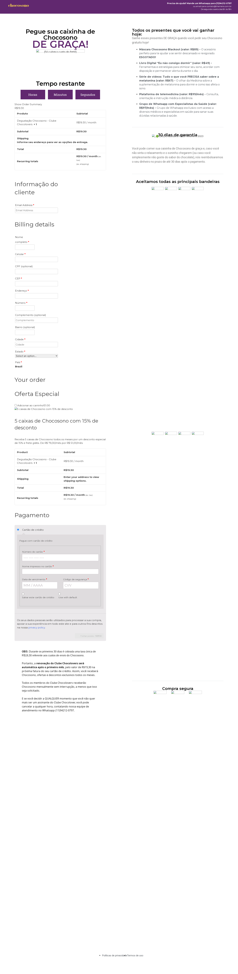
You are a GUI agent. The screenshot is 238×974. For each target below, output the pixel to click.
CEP (18, 278)
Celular (20, 254)
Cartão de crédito (33, 529)
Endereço (22, 290)
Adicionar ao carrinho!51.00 (33, 405)
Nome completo (22, 240)
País (18, 362)
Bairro (25, 327)
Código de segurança (76, 579)
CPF (24, 266)
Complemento (30, 315)
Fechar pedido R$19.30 (91, 636)
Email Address (24, 205)
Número (21, 302)
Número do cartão (33, 551)
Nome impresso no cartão (38, 566)
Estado (20, 351)
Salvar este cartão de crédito (38, 597)
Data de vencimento (34, 579)
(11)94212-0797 (224, 3)
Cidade (20, 339)
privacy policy (36, 627)
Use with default (67, 597)
